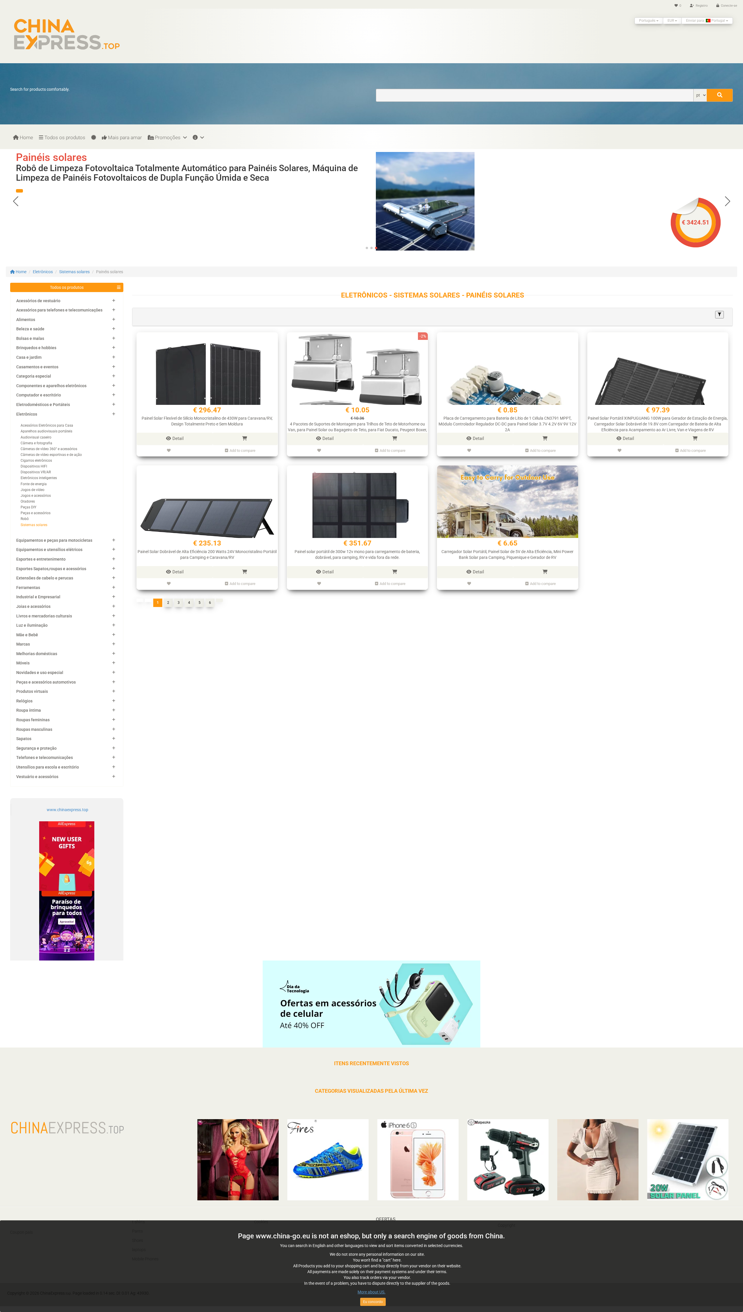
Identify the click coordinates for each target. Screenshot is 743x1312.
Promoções (168, 137)
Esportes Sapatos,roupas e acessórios (51, 568)
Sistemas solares (74, 271)
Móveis (23, 663)
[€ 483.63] (425, 200)
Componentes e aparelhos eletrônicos (51, 385)
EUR (671, 21)
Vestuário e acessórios (37, 776)
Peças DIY (28, 507)
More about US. (371, 1292)
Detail (178, 438)
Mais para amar (124, 137)
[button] (19, 191)
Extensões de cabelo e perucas (44, 578)
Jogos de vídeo (32, 490)
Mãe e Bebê (27, 635)
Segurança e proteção (36, 748)
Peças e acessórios (36, 513)
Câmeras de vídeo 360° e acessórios (49, 449)
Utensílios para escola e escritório (47, 767)
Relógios (24, 701)
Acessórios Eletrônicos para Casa (47, 425)
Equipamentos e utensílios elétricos (49, 549)
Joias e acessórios (33, 606)
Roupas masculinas (34, 729)
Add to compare (242, 450)
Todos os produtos (64, 137)
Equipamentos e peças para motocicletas (54, 540)
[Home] (66, 34)
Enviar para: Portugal (706, 21)
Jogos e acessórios (36, 496)
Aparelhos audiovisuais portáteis (46, 431)
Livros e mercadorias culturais (44, 616)
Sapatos (23, 738)
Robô (25, 519)
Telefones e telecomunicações (44, 757)
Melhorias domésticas (36, 653)
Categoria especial (33, 376)
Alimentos (25, 319)
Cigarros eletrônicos (36, 461)
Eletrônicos (43, 271)
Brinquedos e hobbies (36, 347)
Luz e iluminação (32, 625)
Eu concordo (373, 1302)
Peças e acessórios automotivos (46, 682)
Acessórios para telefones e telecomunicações (59, 310)
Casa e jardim (29, 357)
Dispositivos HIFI (34, 466)
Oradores (28, 501)
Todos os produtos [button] (67, 287)
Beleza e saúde (30, 329)
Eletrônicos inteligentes (39, 478)
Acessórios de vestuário (38, 300)
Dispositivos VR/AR (36, 472)
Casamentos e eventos (37, 367)
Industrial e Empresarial (38, 597)
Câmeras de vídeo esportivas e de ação (51, 455)
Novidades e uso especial (39, 672)
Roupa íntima (28, 710)
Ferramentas (28, 587)
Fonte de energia (34, 484)
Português (647, 21)
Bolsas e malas (30, 338)
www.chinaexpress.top (67, 809)
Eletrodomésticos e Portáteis (43, 404)
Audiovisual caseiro (36, 437)
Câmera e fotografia (36, 443)
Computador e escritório (38, 395)
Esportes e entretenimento (41, 559)
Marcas (23, 644)
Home (26, 137)
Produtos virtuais (32, 691)
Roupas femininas (33, 719)
